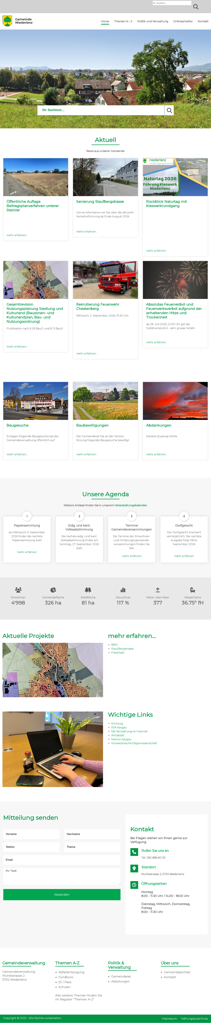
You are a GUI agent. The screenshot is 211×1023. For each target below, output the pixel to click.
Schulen (65, 987)
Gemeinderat (121, 976)
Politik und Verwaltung (152, 21)
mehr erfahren (27, 552)
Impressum (169, 1018)
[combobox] (172, 3)
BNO (114, 644)
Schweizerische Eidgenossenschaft (134, 743)
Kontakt (203, 21)
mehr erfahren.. (17, 235)
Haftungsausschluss (194, 1018)
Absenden (61, 894)
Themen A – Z (123, 21)
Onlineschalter (183, 21)
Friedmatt (117, 652)
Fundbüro (66, 977)
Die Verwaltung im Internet (129, 731)
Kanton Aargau (121, 739)
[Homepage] (17, 26)
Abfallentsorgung (71, 972)
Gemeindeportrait (177, 972)
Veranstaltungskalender (131, 505)
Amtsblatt (117, 735)
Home (105, 21)
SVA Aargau (119, 727)
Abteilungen (120, 981)
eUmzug (117, 723)
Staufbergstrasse (122, 648)
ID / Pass (65, 982)
